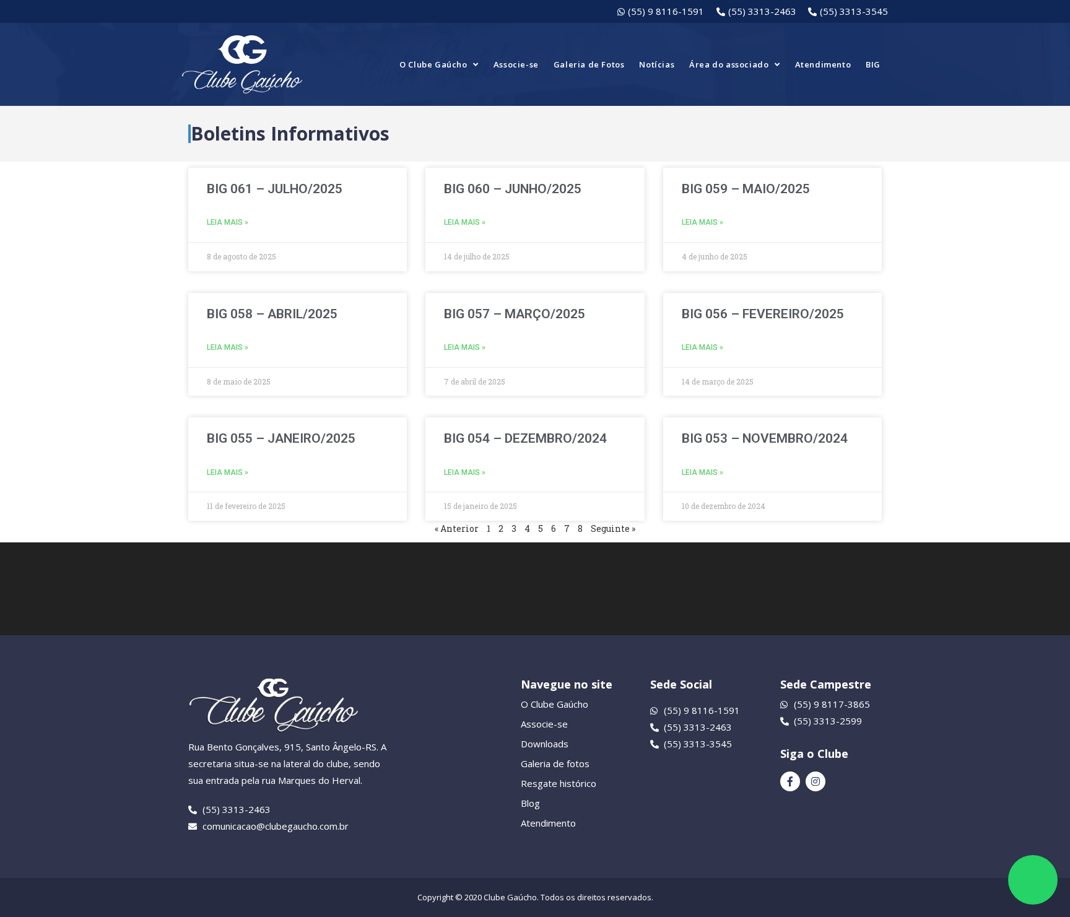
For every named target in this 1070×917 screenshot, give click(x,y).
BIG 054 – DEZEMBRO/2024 (525, 438)
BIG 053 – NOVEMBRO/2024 (765, 438)
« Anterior (457, 528)
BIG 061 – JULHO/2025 (274, 188)
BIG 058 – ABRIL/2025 (272, 313)
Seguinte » (613, 528)
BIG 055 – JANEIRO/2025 (281, 438)
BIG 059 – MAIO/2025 (746, 188)
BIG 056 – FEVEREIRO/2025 (763, 313)
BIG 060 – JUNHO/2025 (512, 188)
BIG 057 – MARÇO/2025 (514, 313)
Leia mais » (227, 222)
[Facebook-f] (790, 781)
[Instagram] (815, 781)
